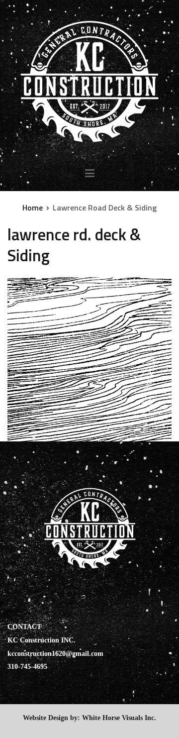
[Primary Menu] (89, 173)
